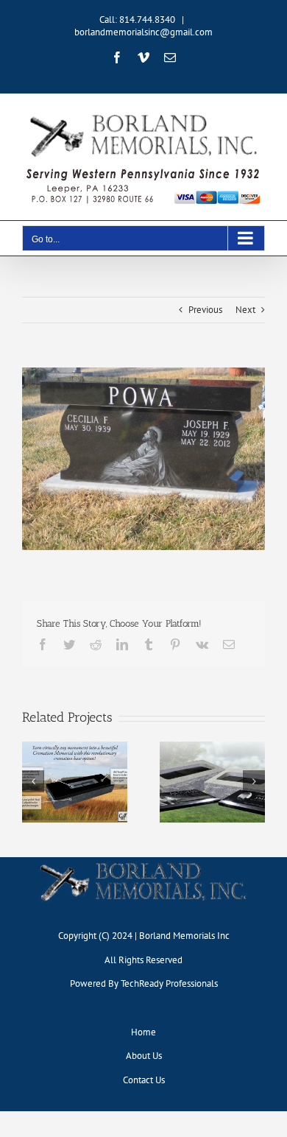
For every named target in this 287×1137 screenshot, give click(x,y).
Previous (205, 309)
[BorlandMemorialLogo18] (143, 862)
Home (143, 1032)
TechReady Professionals (169, 983)
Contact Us (144, 1080)
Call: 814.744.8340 (137, 19)
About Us (144, 1055)
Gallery (74, 770)
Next (245, 309)
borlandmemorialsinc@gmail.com (143, 32)
